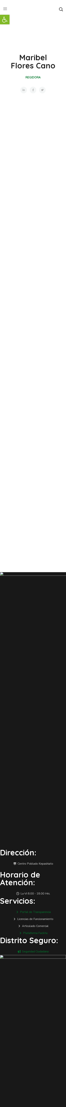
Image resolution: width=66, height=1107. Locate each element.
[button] (61, 9)
